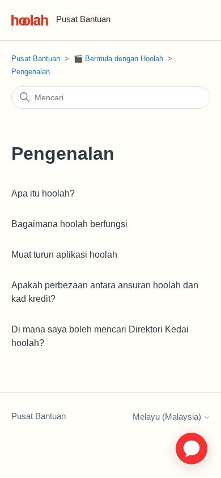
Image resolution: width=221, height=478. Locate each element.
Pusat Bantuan (35, 58)
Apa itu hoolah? (43, 193)
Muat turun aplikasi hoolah (64, 254)
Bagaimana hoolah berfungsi (69, 224)
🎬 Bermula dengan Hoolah (119, 58)
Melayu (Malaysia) (168, 416)
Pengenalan (30, 71)
